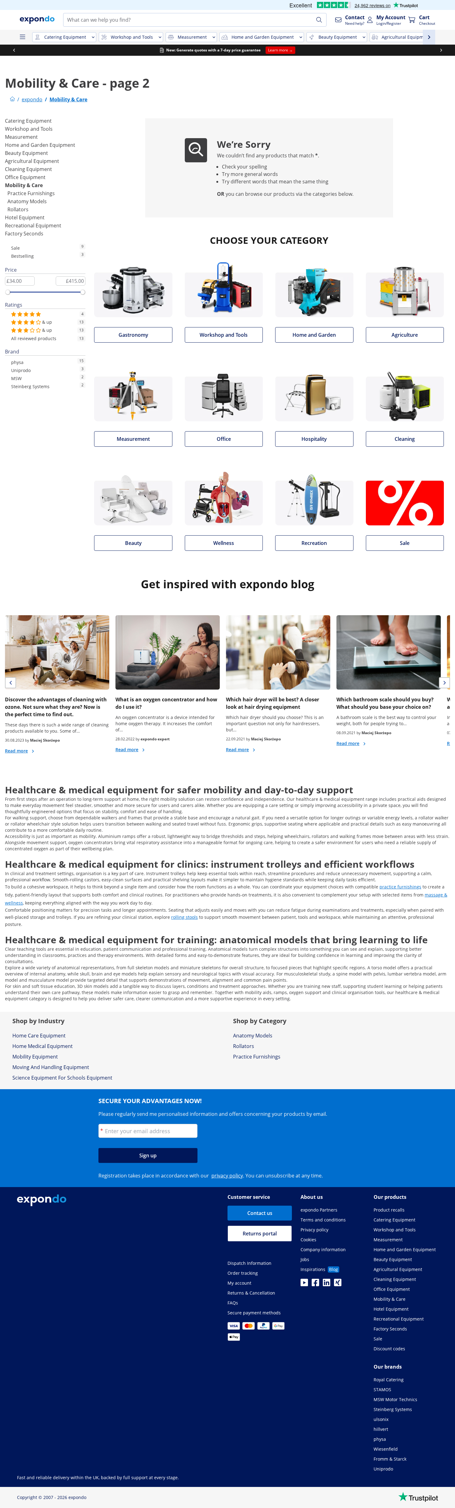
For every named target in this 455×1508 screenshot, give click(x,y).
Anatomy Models (27, 201)
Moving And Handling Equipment (50, 1067)
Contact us (259, 1213)
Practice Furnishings (31, 193)
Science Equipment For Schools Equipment (62, 1077)
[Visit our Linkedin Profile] (326, 1284)
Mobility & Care (24, 185)
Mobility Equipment (35, 1056)
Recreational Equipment (33, 225)
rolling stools (184, 917)
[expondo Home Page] (12, 99)
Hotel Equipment (25, 217)
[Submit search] (319, 20)
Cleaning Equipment (28, 169)
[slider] (8, 292)
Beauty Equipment (26, 153)
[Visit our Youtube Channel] (304, 1284)
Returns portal (260, 1233)
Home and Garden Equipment (40, 145)
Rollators (17, 209)
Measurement (21, 137)
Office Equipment (25, 177)
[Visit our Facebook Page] (315, 1284)
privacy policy (227, 1175)
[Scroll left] (13, 50)
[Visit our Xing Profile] (337, 1284)
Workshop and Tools (29, 128)
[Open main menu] (22, 37)
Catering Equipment (28, 120)
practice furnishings (400, 887)
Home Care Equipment (39, 1035)
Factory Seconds (24, 233)
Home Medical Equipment (42, 1046)
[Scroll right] (441, 50)
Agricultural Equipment (32, 161)
